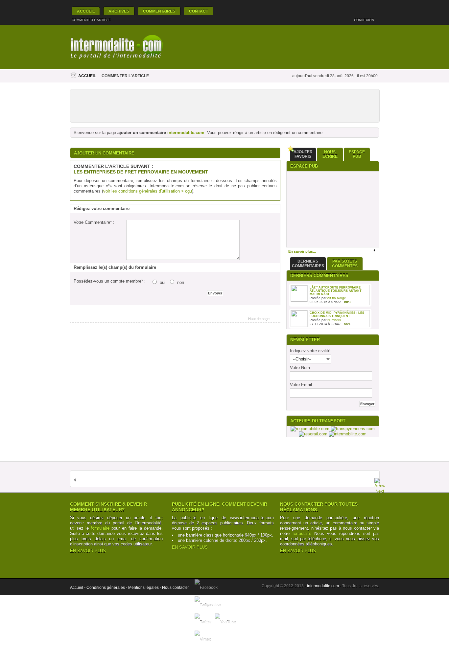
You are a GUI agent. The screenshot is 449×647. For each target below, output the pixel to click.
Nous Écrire (330, 154)
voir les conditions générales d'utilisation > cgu (147, 191)
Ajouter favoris (303, 154)
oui (162, 282)
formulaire (100, 528)
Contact (198, 11)
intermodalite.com (185, 132)
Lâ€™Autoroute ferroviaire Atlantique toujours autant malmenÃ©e (336, 291)
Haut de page (259, 319)
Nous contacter (175, 587)
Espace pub (357, 154)
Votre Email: (301, 384)
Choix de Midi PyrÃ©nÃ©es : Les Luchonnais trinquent (337, 314)
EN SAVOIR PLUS (88, 550)
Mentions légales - (145, 587)
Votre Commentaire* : (94, 222)
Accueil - (78, 587)
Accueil (86, 11)
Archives (118, 11)
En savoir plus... (302, 251)
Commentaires (159, 11)
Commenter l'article (91, 20)
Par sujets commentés (345, 263)
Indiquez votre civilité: (311, 350)
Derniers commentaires (308, 263)
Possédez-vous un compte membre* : (110, 281)
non (180, 282)
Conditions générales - (107, 587)
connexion (364, 20)
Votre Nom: (300, 367)
